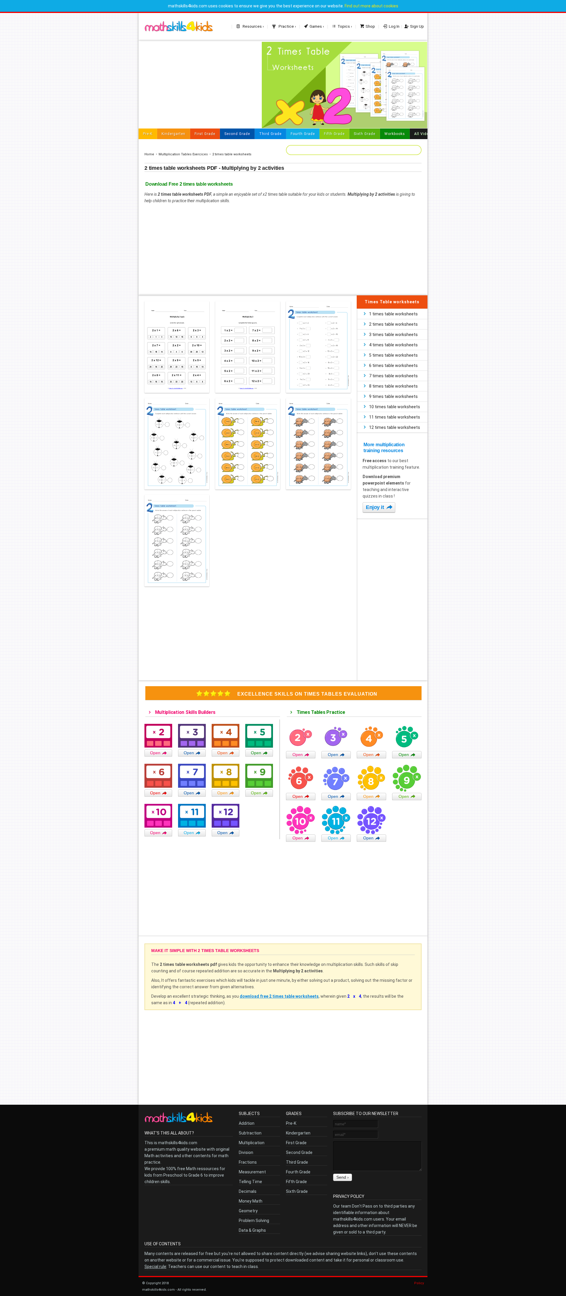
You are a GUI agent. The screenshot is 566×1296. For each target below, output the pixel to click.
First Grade (205, 134)
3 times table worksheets (393, 334)
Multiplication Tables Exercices (183, 154)
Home (149, 154)
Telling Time (250, 1181)
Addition (246, 1123)
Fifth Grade (334, 134)
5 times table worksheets (393, 355)
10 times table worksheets (394, 406)
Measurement (252, 1172)
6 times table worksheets (393, 365)
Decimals (247, 1191)
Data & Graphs (252, 1230)
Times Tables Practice (320, 712)
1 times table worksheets (393, 314)
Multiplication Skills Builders (184, 712)
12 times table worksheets (394, 427)
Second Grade (237, 134)
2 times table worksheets (231, 154)
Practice (286, 26)
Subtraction (250, 1133)
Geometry (248, 1210)
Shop (370, 26)
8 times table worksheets (393, 386)
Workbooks (394, 134)
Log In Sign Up (406, 26)
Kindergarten (173, 134)
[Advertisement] (197, 83)
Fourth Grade (303, 134)
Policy (419, 1283)
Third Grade (270, 134)
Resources (252, 26)
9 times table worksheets (393, 396)
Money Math (250, 1201)
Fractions (248, 1162)
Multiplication (251, 1142)
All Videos (423, 134)
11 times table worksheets (394, 417)
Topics (344, 26)
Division (246, 1152)
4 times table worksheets (393, 344)
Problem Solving (254, 1220)
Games (316, 26)
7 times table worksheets (393, 375)
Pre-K (147, 134)
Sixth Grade (364, 134)
